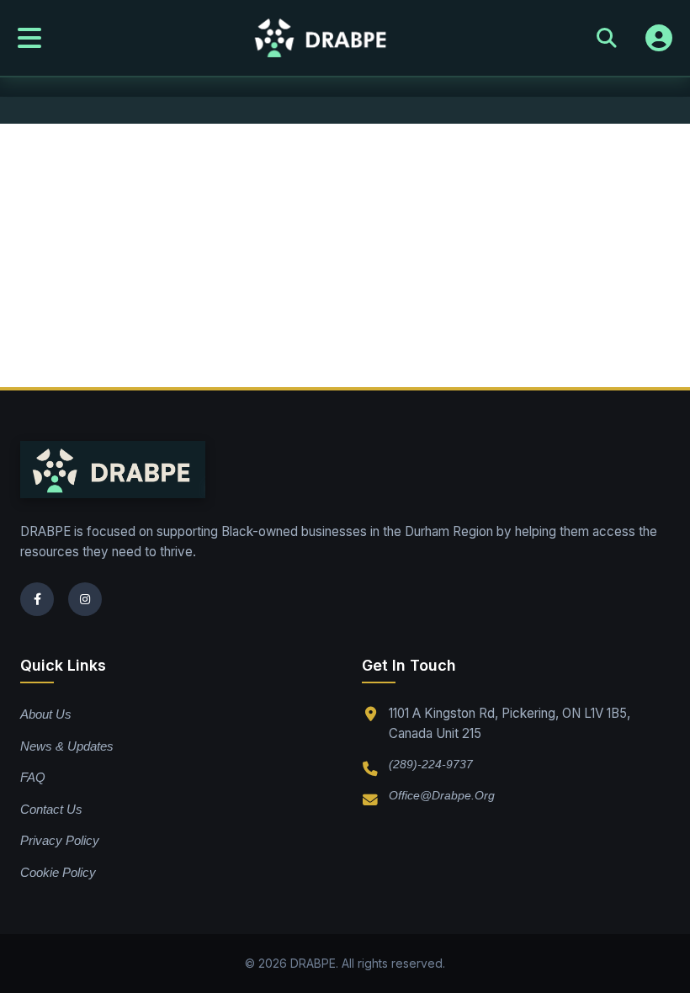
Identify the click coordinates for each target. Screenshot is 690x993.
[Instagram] (85, 599)
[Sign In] (659, 38)
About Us (46, 714)
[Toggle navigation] (29, 38)
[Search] (606, 38)
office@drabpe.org (442, 795)
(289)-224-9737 (431, 764)
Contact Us (51, 809)
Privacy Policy (59, 840)
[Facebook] (37, 599)
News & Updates (67, 746)
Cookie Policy (58, 872)
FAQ (32, 777)
